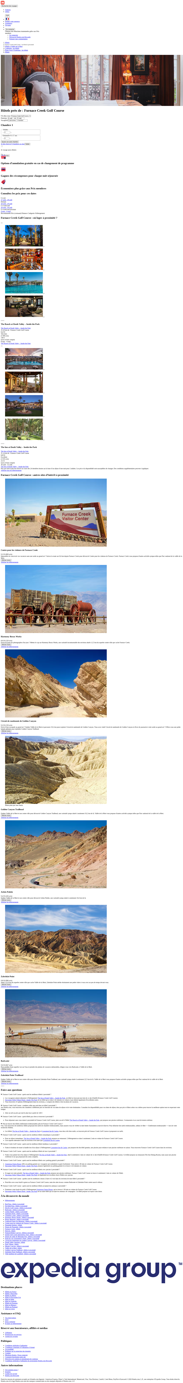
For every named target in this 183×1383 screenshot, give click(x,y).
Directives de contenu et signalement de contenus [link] (21, 1359)
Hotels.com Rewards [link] (12, 1376)
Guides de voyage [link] (11, 1374)
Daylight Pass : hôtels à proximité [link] (16, 1206)
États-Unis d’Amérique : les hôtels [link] (16, 50)
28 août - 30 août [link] (6, 207)
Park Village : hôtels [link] (12, 1244)
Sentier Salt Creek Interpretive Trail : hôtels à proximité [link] (23, 1235)
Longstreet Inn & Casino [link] (50, 1131)
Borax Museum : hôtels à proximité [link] (17, 1219)
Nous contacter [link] (10, 1322)
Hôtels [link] (7, 42)
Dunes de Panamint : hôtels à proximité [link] (18, 1227)
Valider (27, 144)
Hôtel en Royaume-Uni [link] (13, 1297)
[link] (23, 10)
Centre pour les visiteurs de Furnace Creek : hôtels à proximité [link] (26, 1223)
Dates (3, 118)
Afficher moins (6, 560)
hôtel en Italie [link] (9, 1299)
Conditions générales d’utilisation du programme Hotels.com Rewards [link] (28, 1361)
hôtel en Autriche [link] (11, 1301)
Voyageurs (4, 120)
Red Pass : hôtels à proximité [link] (14, 1204)
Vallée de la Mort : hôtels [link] (13, 1248)
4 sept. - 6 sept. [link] (6, 211)
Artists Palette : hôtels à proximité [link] (16, 1212)
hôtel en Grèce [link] (10, 1309)
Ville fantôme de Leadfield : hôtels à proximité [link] (20, 1254)
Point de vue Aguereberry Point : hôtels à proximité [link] (22, 1238)
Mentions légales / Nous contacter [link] (16, 1355)
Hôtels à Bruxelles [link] (11, 1294)
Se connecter (10, 29)
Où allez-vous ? (6, 116)
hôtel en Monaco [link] (10, 1305)
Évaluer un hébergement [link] (13, 1324)
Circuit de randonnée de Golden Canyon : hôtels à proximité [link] (25, 1240)
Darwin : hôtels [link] (10, 1231)
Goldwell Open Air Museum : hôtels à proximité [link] (21, 1221)
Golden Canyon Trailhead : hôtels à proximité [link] (20, 1250)
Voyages (8, 25)
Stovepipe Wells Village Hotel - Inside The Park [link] (21, 1100)
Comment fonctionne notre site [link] (15, 1357)
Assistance (8, 23)
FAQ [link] (6, 1320)
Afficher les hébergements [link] (9, 562)
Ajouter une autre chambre (10, 142)
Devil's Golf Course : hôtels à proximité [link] (18, 1208)
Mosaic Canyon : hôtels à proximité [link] (17, 1246)
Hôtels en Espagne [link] (11, 1303)
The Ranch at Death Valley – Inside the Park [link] (84, 1120)
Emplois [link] (8, 1372)
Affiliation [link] (8, 1333)
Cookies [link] (8, 1353)
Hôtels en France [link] (10, 1292)
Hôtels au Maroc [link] (10, 1295)
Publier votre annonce (12, 21)
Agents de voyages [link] (11, 1336)
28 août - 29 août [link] (6, 204)
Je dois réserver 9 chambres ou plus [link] (12, 144)
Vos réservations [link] (10, 1318)
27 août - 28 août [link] (6, 200)
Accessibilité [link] (9, 1349)
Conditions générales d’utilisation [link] (16, 1345)
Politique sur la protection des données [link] (18, 1351)
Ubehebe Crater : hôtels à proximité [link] (17, 1215)
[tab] (10, 1200)
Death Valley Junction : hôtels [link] (15, 1242)
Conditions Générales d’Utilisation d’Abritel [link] (20, 1347)
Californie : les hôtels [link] (12, 48)
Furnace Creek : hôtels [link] (12, 1229)
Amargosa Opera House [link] (13, 1164)
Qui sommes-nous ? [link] (11, 1370)
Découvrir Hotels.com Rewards (19, 37)
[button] (91, 1196)
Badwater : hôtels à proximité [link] (15, 1210)
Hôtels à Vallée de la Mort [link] (13, 46)
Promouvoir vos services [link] (13, 1334)
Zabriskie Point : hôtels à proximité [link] (16, 1214)
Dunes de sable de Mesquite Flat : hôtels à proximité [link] (22, 1237)
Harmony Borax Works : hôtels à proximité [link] (19, 1217)
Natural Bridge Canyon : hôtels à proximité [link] (19, 1233)
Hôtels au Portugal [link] (11, 1307)
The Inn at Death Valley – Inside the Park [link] (51, 1098)
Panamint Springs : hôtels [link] (13, 1225)
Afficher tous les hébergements (11, 470)
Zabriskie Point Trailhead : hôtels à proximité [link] (20, 1252)
